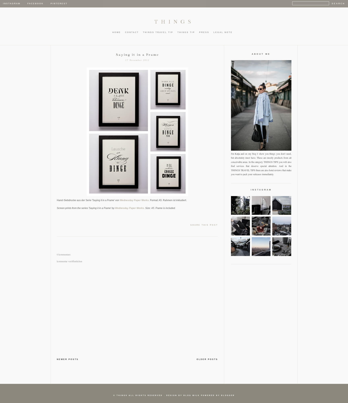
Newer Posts (68, 359)
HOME (116, 32)
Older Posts (207, 359)
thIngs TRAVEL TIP (158, 32)
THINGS (174, 21)
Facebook (35, 3)
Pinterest (59, 3)
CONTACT (132, 32)
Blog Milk (191, 395)
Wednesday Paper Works (134, 200)
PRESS (204, 32)
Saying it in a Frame (137, 55)
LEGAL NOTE (223, 32)
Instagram (11, 3)
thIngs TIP (186, 32)
